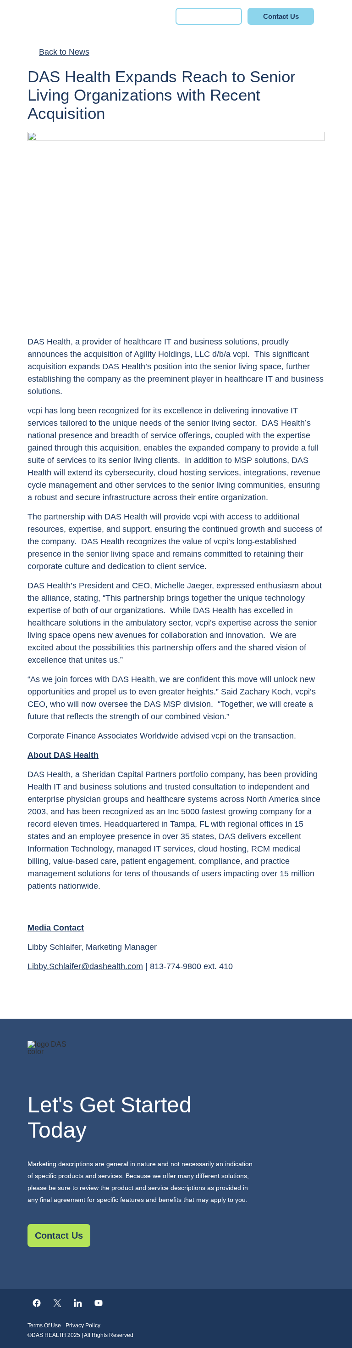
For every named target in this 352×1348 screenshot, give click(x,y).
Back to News (64, 51)
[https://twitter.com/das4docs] (57, 1303)
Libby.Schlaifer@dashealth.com (85, 966)
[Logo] (176, 1059)
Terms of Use (44, 1325)
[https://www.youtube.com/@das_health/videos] (98, 1303)
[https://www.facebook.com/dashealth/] (37, 1303)
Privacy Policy (83, 1325)
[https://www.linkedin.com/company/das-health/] (78, 1303)
